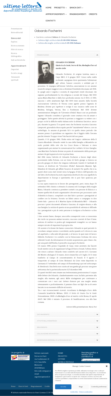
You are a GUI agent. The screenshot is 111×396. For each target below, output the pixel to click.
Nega (81, 387)
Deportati (15, 69)
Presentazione (16, 29)
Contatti (51, 21)
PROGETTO (62, 356)
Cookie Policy (74, 392)
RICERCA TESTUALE (66, 362)
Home (48, 8)
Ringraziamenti (78, 14)
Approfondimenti (55, 14)
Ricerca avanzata (17, 46)
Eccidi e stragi (16, 73)
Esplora (14, 42)
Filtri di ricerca (17, 49)
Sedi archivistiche (18, 60)
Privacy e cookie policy (85, 392)
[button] (107, 366)
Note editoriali (17, 33)
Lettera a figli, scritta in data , (57, 40)
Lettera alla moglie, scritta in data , (59, 43)
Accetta (63, 387)
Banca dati (75, 8)
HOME (60, 353)
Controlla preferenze (99, 387)
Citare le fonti (23, 386)
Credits (93, 14)
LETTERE (61, 359)
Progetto (59, 8)
